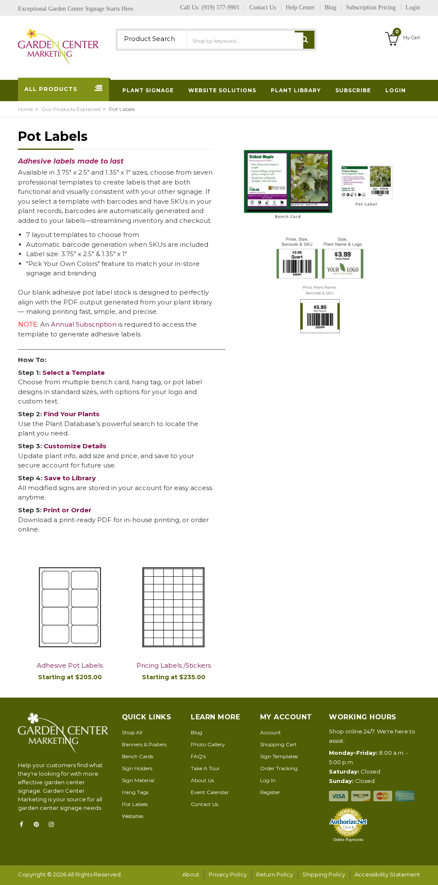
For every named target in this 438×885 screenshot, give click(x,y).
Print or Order (67, 510)
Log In (267, 780)
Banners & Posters (144, 744)
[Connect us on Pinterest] (39, 824)
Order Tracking (279, 768)
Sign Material (138, 780)
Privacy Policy (228, 874)
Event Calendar (210, 792)
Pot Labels (135, 804)
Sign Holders (137, 768)
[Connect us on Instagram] (54, 824)
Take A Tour (205, 768)
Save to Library (70, 478)
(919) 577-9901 (220, 7)
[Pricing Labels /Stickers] (173, 608)
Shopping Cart (278, 744)
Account (270, 732)
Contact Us (204, 804)
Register (270, 792)
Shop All (132, 732)
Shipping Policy (323, 874)
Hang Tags (135, 792)
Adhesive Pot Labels (70, 665)
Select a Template (73, 372)
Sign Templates (279, 756)
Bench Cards (137, 756)
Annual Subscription (83, 324)
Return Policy (274, 874)
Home (25, 109)
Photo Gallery (208, 744)
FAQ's (198, 756)
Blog (196, 732)
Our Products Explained (71, 109)
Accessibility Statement (387, 874)
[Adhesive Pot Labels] (69, 608)
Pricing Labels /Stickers (173, 665)
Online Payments (348, 840)
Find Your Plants (72, 414)
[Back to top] (429, 869)
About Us (202, 780)
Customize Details (75, 446)
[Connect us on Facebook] (24, 824)
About (190, 874)
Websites (132, 816)
